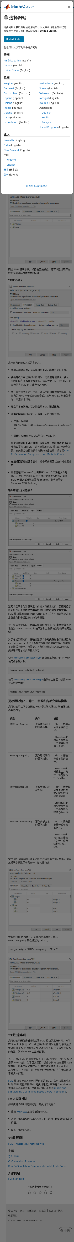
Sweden (43, 103)
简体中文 (12, 159)
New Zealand (11, 150)
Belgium (8, 83)
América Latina (12, 60)
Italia (7, 117)
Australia (9, 140)
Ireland (8, 112)
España (8, 98)
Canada (8, 65)
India (7, 145)
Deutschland (11, 93)
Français (46, 122)
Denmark (9, 88)
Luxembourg (11, 122)
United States (11, 70)
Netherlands (46, 83)
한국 (6, 174)
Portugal (44, 98)
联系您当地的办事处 (37, 186)
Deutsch (46, 112)
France (8, 107)
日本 (6, 169)
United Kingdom (48, 127)
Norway (43, 88)
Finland (8, 103)
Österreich (45, 93)
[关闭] (69, 7)
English (46, 117)
